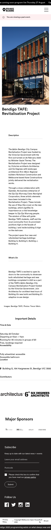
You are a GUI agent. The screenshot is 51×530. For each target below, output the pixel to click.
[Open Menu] (46, 9)
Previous (5, 67)
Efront (46, 521)
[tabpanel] (25, 66)
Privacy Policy (5, 521)
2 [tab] (24, 99)
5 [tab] (30, 99)
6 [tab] (32, 99)
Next (46, 65)
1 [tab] (22, 99)
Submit (10, 484)
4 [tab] (28, 99)
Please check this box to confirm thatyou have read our (24, 475)
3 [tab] (26, 99)
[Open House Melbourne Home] (12, 10)
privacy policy (30, 477)
